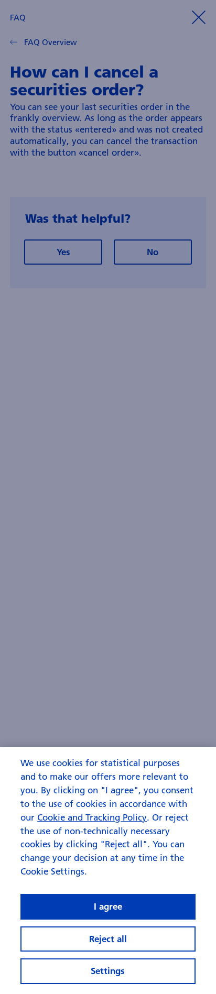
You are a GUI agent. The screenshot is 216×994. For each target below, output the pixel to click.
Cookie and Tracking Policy (92, 817)
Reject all (108, 938)
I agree (108, 906)
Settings (108, 970)
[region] (108, 870)
